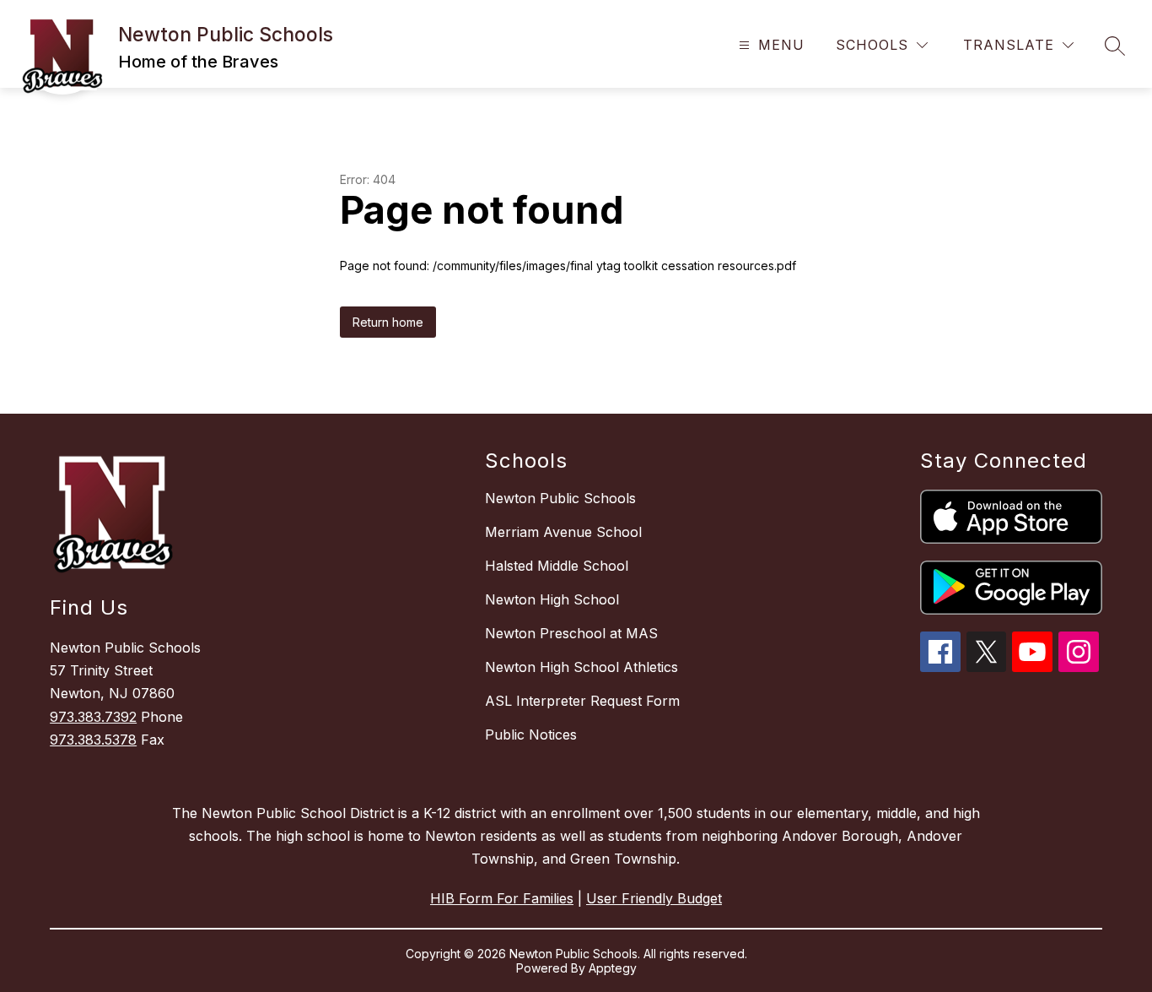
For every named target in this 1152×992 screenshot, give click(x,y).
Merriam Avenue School (563, 531)
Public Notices (531, 734)
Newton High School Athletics (581, 667)
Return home (388, 322)
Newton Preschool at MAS (571, 633)
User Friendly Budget (654, 898)
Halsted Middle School (556, 565)
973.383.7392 (93, 716)
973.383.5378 (93, 739)
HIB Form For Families (501, 898)
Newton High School (552, 599)
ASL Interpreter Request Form (582, 700)
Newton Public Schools (560, 498)
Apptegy (613, 968)
